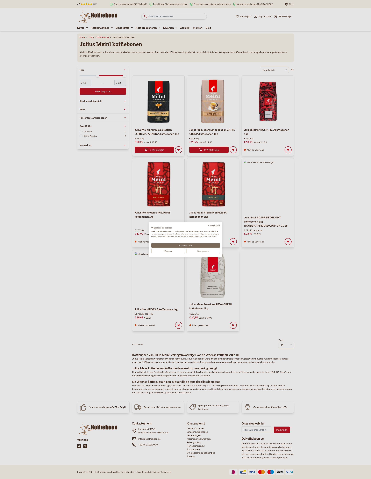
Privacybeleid (213, 225)
